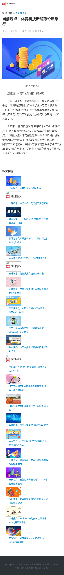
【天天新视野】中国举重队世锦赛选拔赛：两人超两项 (27, 388)
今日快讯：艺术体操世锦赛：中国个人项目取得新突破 (28, 501)
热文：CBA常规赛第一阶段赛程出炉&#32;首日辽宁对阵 (26, 330)
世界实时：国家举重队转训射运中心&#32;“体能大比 (26, 540)
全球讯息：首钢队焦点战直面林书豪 (26, 273)
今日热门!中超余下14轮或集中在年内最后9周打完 (28, 368)
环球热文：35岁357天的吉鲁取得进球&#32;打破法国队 (27, 520)
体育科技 (14, 163)
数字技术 (30, 163)
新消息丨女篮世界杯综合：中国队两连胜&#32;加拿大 (28, 240)
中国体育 (22, 163)
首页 (15, 12)
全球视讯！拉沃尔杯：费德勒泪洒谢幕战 (28, 203)
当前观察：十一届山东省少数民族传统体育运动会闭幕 (28, 221)
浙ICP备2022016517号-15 (36, 568)
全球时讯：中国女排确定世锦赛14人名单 (28, 425)
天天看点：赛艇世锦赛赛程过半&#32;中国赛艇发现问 (28, 481)
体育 (22, 12)
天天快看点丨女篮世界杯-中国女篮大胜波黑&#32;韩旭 (28, 310)
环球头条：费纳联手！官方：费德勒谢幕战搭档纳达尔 (28, 462)
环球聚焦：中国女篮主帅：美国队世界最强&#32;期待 (28, 291)
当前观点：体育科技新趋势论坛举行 (26, 187)
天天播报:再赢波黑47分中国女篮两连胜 (28, 257)
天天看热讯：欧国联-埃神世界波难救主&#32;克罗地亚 (28, 442)
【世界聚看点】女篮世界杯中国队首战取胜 (28, 407)
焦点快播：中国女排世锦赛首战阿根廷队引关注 (28, 349)
